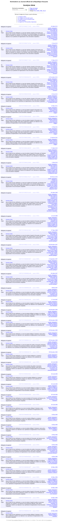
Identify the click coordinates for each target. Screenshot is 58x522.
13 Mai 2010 (54, 162)
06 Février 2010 (53, 176)
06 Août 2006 (54, 362)
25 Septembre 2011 (53, 116)
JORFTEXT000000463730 (25, 352)
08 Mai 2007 (54, 287)
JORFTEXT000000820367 (25, 309)
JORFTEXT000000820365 (25, 320)
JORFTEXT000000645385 (25, 287)
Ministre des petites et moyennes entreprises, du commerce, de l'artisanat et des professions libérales (52, 293)
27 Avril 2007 (54, 299)
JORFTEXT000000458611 (25, 374)
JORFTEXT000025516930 (25, 105)
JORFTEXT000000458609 (25, 394)
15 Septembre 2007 (53, 259)
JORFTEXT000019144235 (25, 192)
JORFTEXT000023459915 (25, 137)
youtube (29, 21)
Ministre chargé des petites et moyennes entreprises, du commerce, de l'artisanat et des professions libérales (52, 504)
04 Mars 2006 (54, 467)
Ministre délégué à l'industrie (53, 335)
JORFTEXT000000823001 (25, 299)
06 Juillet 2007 (54, 273)
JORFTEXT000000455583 (25, 497)
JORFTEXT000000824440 (25, 273)
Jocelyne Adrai (9, 31)
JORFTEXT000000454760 (25, 510)
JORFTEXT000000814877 (25, 467)
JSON (37, 10)
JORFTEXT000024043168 (25, 127)
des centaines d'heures (17, 520)
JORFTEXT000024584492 (25, 116)
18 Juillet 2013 (54, 26)
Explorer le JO (33, 9)
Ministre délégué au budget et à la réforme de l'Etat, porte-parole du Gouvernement (52, 314)
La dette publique (21, 20)
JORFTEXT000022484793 (25, 148)
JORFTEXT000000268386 (25, 444)
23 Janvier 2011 (53, 137)
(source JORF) (36, 26)
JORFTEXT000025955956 (25, 94)
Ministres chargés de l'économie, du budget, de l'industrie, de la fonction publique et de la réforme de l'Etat (52, 100)
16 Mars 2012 (54, 105)
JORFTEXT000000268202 (25, 456)
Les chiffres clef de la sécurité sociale (26, 19)
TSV (35, 10)
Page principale (34, 8)
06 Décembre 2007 (53, 244)
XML (41, 10)
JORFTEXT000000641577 (25, 330)
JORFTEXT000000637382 (25, 487)
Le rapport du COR (22, 21)
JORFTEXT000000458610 (25, 384)
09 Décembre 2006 (53, 309)
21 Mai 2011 (54, 127)
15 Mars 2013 (54, 60)
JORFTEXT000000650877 (25, 259)
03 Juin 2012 (54, 94)
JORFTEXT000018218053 (25, 230)
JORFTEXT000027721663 (25, 26)
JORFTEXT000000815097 (25, 424)
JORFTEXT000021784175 (25, 176)
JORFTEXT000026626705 (25, 77)
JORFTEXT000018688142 (25, 215)
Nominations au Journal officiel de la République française (29, 1)
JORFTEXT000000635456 (25, 362)
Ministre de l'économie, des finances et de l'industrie (52, 399)
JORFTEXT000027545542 (25, 43)
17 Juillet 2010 (54, 148)
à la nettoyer (48, 520)
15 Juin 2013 (54, 43)
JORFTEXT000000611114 (25, 340)
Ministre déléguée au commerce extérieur (52, 357)
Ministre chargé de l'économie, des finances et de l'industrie (51, 304)
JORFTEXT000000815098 (25, 414)
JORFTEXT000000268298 (25, 404)
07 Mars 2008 (54, 230)
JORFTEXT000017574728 (25, 244)
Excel (44, 10)
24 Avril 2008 (54, 215)
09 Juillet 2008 (54, 192)
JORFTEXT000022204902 (25, 162)
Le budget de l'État (22, 16)
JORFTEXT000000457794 (25, 434)
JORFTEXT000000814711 (25, 477)
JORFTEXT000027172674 (25, 60)
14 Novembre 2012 (53, 77)
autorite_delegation (52, 28)
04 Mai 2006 (54, 414)
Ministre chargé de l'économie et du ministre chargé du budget (53, 110)
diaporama (33, 21)
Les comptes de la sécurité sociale (25, 18)
